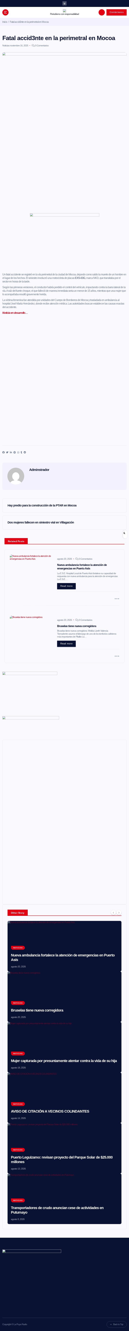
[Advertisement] (64, 252)
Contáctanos (117, 12)
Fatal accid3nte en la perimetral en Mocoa (29, 21)
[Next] (118, 912)
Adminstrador (39, 470)
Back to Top (118, 1324)
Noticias (5, 45)
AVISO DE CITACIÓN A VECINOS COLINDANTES (50, 1111)
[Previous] (113, 912)
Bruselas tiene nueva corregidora (37, 1010)
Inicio (4, 21)
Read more (66, 586)
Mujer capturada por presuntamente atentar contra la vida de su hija (64, 1061)
